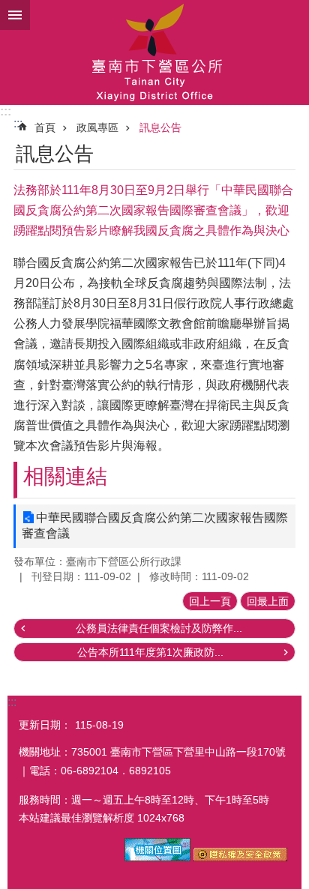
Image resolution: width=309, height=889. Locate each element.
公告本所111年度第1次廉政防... (150, 652)
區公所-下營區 (154, 52)
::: (5, 111)
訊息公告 (161, 127)
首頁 (45, 127)
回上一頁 (210, 601)
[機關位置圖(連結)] (157, 858)
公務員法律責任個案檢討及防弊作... (159, 628)
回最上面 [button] (268, 601)
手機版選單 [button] (15, 15)
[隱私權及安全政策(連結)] (240, 858)
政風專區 (97, 127)
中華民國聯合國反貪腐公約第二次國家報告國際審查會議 (155, 525)
